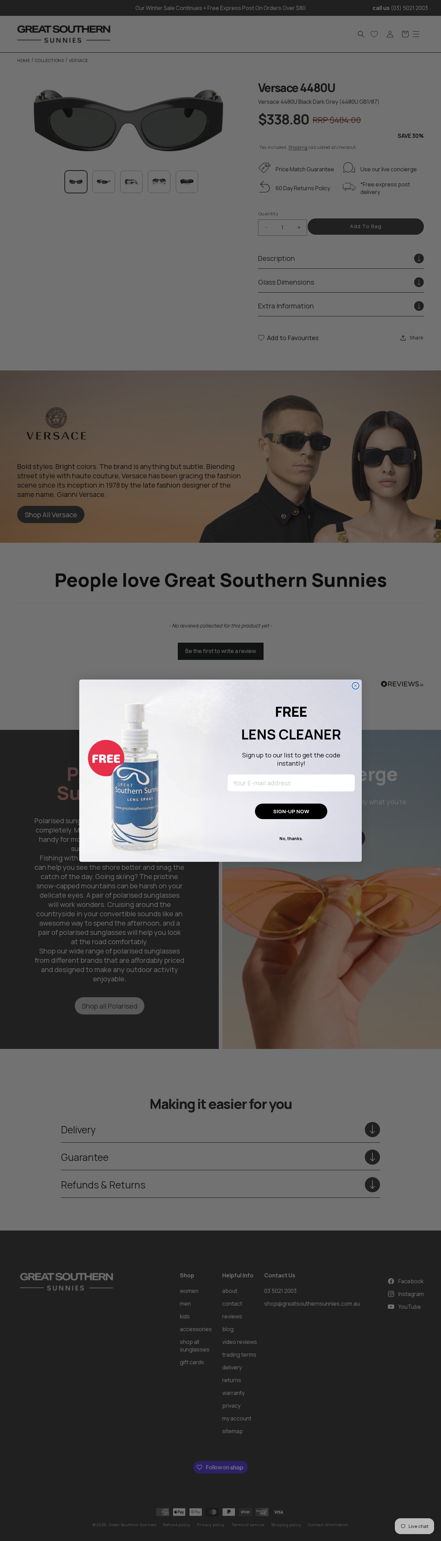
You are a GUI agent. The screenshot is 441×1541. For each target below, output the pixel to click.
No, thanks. (291, 838)
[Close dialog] (355, 685)
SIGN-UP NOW (291, 811)
